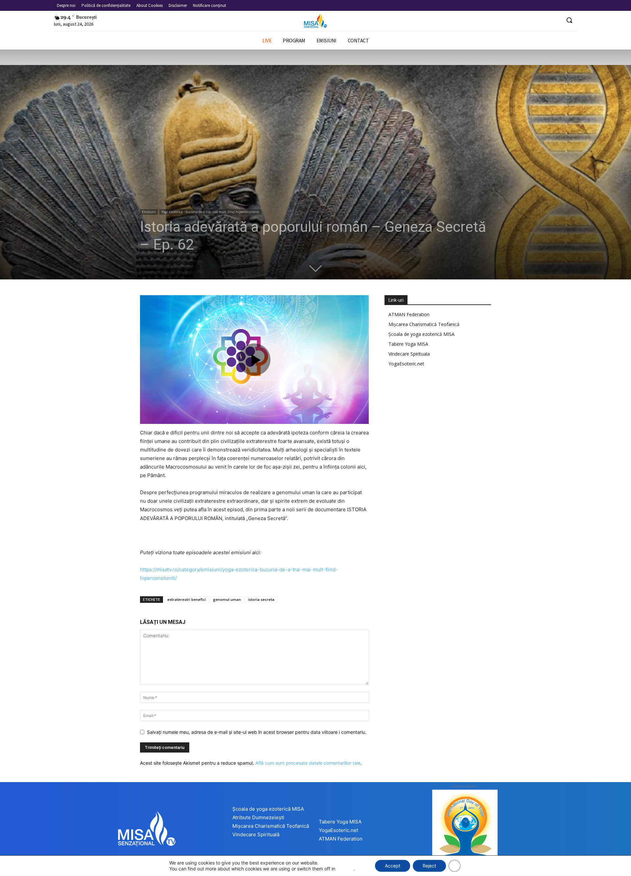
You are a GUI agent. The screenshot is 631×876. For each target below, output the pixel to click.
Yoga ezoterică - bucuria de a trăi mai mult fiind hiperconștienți (210, 211)
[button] (569, 20)
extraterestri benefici (186, 599)
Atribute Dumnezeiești (258, 817)
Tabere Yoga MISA (408, 344)
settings (345, 868)
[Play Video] (254, 359)
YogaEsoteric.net (406, 364)
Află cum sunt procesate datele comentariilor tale (308, 763)
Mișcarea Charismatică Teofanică (423, 324)
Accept (392, 865)
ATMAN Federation (409, 314)
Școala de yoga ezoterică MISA (421, 334)
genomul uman (227, 599)
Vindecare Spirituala (409, 354)
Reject (429, 865)
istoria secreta (261, 599)
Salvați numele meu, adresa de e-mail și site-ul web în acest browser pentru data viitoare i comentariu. (256, 732)
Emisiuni (149, 211)
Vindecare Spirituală (255, 834)
